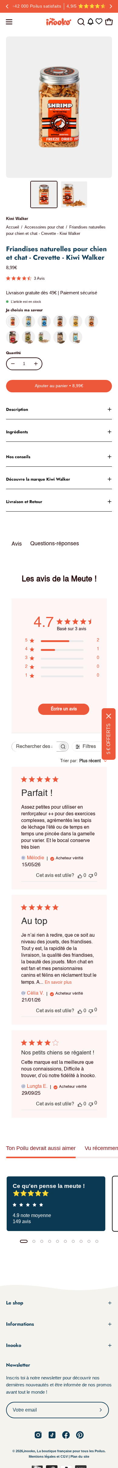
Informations (20, 1324)
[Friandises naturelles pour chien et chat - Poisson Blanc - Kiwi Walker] (28, 321)
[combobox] (83, 761)
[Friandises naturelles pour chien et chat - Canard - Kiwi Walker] (44, 337)
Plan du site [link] (79, 1456)
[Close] (108, 716)
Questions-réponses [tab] (54, 543)
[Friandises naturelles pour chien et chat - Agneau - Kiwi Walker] (60, 337)
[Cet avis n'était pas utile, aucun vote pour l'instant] (91, 875)
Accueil (12, 227)
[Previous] (7, 6)
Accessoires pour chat (44, 227)
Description (17, 409)
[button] (80, 22)
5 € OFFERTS (108, 738)
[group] (59, 6)
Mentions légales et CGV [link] (49, 1456)
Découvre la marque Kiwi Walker (38, 479)
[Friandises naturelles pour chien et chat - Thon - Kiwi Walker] (44, 321)
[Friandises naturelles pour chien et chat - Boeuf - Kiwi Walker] (12, 337)
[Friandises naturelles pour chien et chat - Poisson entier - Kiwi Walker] (75, 337)
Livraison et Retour (24, 502)
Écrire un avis (64, 709)
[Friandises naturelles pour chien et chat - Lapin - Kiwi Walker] (91, 321)
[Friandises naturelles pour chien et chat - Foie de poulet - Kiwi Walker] (60, 321)
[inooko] (59, 22)
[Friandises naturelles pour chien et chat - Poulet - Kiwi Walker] (75, 321)
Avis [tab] (16, 544)
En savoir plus (58, 982)
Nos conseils (18, 457)
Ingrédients (17, 432)
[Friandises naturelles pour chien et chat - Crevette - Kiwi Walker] (43, 194)
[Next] (110, 6)
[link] (38, 1434)
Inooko (13, 1345)
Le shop (14, 1302)
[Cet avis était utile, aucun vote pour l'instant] (80, 875)
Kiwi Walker (17, 218)
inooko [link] (29, 1451)
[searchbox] (35, 747)
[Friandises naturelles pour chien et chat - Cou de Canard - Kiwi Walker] (28, 337)
